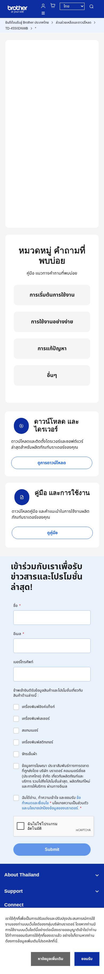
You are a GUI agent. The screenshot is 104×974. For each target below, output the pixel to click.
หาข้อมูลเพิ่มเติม (50, 959)
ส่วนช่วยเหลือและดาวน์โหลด (73, 22)
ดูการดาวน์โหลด (52, 463)
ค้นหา (91, 6)
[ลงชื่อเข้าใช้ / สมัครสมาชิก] (43, 6)
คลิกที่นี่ (51, 941)
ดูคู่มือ (52, 533)
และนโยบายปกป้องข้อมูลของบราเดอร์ (50, 808)
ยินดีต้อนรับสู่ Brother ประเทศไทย (27, 22)
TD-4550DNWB (16, 28)
